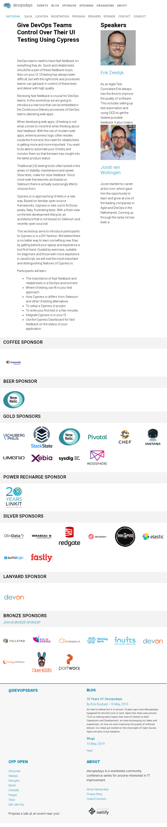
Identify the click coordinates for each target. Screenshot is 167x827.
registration (60, 16)
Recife (12, 785)
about (122, 5)
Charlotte (13, 790)
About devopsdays (98, 789)
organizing (105, 5)
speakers (94, 16)
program (78, 16)
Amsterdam (13, 16)
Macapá (13, 775)
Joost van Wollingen (111, 170)
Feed (90, 750)
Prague (12, 795)
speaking (86, 5)
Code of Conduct (96, 798)
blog (55, 5)
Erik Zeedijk (112, 72)
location (41, 16)
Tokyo (11, 799)
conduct (140, 16)
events (42, 5)
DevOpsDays (22, 5)
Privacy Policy (94, 794)
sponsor (69, 5)
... (135, 122)
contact (124, 16)
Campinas (14, 771)
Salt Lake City (16, 804)
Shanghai (14, 780)
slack (28, 16)
